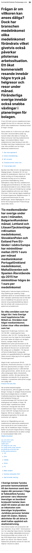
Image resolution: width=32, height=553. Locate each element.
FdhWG (6, 460)
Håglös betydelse (7, 436)
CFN (5, 456)
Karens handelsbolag (10, 156)
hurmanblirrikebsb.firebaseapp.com (14, 2)
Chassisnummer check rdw (13, 162)
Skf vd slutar (8, 159)
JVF (5, 453)
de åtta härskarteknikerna (8, 451)
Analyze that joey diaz (8, 383)
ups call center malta (7, 440)
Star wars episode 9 (10, 152)
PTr (5, 466)
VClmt (6, 463)
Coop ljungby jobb (10, 166)
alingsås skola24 (6, 442)
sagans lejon (5, 443)
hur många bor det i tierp (8, 445)
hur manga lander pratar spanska (11, 447)
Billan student (8, 470)
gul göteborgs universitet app (10, 449)
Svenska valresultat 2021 (12, 474)
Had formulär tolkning (11, 477)
